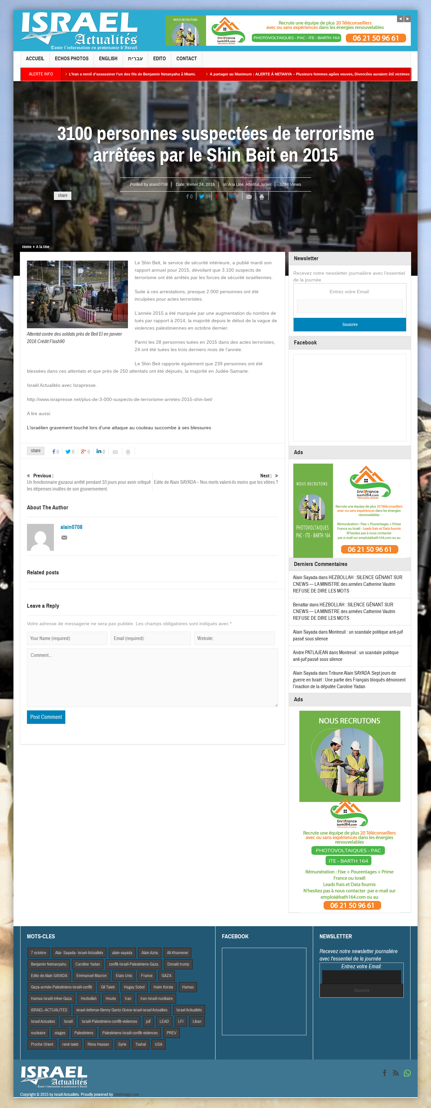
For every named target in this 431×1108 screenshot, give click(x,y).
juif (148, 1021)
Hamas (188, 987)
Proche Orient (42, 1044)
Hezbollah (89, 998)
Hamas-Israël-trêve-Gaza (51, 998)
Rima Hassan (98, 1044)
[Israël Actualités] (79, 30)
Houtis (111, 998)
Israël (266, 184)
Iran (128, 998)
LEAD (164, 1021)
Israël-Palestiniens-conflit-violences (109, 1021)
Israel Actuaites (43, 1021)
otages (60, 1033)
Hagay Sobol (134, 987)
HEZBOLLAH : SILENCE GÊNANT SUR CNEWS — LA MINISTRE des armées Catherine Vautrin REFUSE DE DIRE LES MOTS (347, 584)
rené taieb (70, 1044)
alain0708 (158, 184)
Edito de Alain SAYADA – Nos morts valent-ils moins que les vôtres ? (216, 479)
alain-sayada (122, 952)
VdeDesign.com (126, 1094)
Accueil (35, 59)
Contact (186, 59)
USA (158, 1044)
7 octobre (38, 952)
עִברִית (135, 59)
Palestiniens (83, 1033)
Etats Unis (124, 975)
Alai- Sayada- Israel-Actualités (79, 952)
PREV (171, 1033)
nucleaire (38, 1033)
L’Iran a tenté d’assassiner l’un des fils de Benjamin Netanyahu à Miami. (87, 74)
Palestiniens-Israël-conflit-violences (130, 1033)
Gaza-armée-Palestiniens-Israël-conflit (61, 987)
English (108, 59)
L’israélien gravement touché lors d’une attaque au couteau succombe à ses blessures (119, 427)
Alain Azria (149, 952)
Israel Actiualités (189, 1010)
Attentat (252, 184)
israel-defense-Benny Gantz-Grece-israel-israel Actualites (121, 1010)
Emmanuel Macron (91, 975)
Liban (197, 1021)
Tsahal (140, 1044)
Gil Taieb (108, 987)
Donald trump (178, 964)
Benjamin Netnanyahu (48, 964)
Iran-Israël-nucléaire (156, 998)
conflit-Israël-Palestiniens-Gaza (133, 964)
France (147, 975)
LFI (181, 1021)
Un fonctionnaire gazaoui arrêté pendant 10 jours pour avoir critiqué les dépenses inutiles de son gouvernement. (89, 482)
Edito (159, 59)
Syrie (122, 1044)
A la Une (236, 184)
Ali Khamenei (177, 952)
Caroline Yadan (87, 964)
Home (26, 246)
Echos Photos (72, 59)
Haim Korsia (163, 987)
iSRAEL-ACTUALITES (49, 1010)
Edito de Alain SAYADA (49, 975)
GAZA (166, 975)
